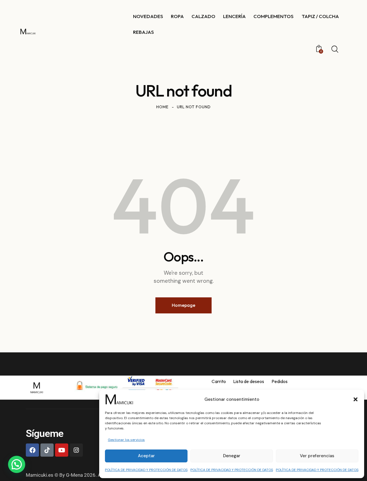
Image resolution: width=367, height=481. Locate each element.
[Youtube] (61, 450)
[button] (355, 399)
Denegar (231, 456)
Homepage (183, 305)
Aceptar (146, 456)
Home (162, 106)
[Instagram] (76, 450)
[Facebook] (32, 450)
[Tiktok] (47, 450)
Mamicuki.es (39, 475)
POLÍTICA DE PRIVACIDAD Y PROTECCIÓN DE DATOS (146, 470)
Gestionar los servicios (126, 439)
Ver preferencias (317, 456)
